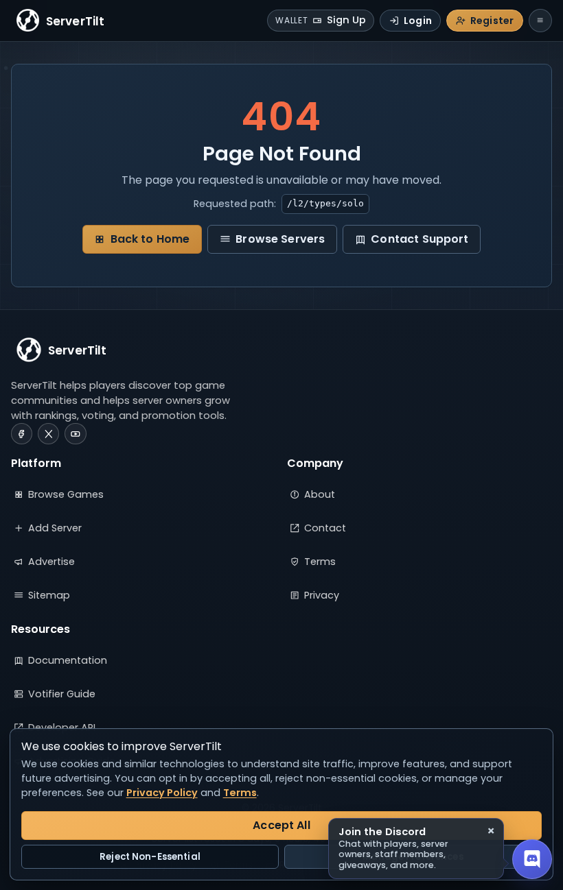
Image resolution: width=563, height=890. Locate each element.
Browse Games (66, 494)
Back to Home (150, 239)
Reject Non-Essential (150, 856)
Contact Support (419, 239)
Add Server (55, 528)
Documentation (67, 660)
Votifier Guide (61, 694)
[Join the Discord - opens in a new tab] (532, 859)
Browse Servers (280, 239)
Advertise (51, 561)
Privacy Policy (162, 792)
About (319, 494)
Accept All (281, 825)
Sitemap (49, 595)
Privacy (321, 595)
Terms (320, 561)
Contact (325, 528)
